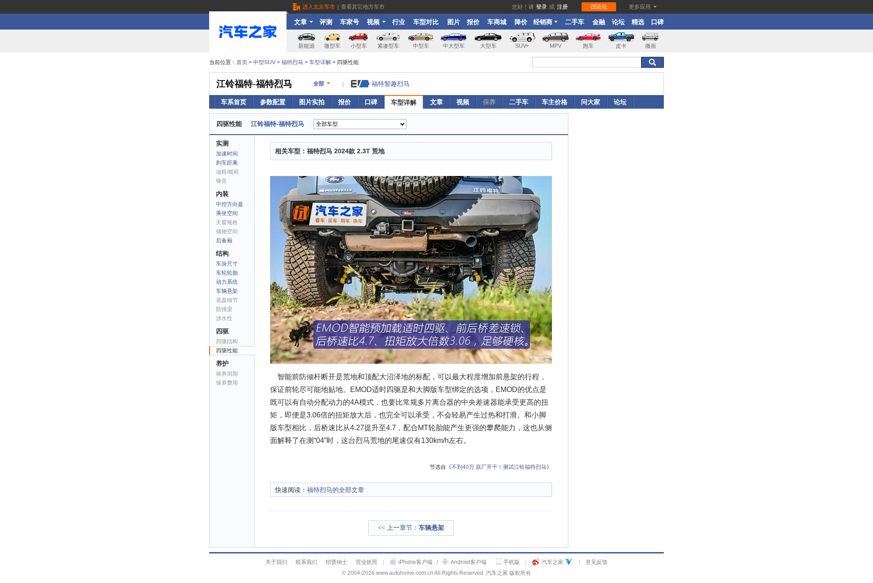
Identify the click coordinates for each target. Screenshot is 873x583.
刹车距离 (227, 163)
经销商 (542, 21)
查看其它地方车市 (363, 7)
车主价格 (554, 102)
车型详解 (320, 62)
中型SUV (264, 62)
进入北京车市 (318, 7)
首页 (241, 62)
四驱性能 (227, 350)
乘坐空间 (227, 213)
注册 (562, 7)
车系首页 (233, 102)
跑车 (588, 46)
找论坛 (599, 7)
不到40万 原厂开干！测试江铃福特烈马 (499, 467)
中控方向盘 (229, 204)
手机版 (511, 562)
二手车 (574, 21)
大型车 (488, 46)
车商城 (497, 21)
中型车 (421, 46)
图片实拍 (312, 102)
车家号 (349, 21)
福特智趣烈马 (390, 83)
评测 (326, 21)
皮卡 (621, 46)
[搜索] (652, 62)
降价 (521, 21)
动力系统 (227, 282)
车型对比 (426, 21)
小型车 (359, 46)
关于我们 (276, 562)
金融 (598, 21)
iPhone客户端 (415, 562)
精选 (638, 21)
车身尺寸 (227, 264)
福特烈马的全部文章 (335, 489)
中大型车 (454, 46)
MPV (556, 46)
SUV (521, 46)
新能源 (306, 46)
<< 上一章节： (411, 527)
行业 (398, 21)
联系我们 (306, 562)
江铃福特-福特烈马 (254, 84)
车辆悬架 (227, 291)
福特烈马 (292, 62)
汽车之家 (552, 562)
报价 (473, 21)
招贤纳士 (336, 562)
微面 (650, 46)
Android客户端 (469, 562)
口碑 (657, 21)
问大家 (590, 102)
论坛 (618, 21)
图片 (453, 21)
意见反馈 (596, 562)
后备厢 (224, 240)
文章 (300, 21)
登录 (541, 7)
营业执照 (366, 562)
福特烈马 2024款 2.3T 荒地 (346, 151)
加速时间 (227, 154)
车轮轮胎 (227, 273)
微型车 (332, 46)
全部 (318, 83)
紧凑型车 (388, 46)
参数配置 (273, 102)
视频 (373, 21)
